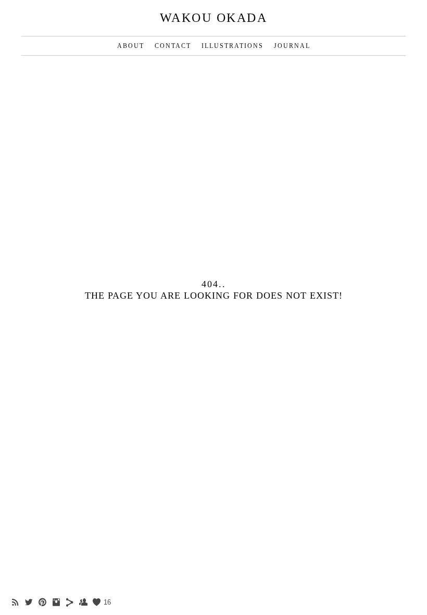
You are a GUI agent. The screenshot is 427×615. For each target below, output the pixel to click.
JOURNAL (292, 46)
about (130, 46)
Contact (173, 46)
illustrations (232, 46)
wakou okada (214, 17)
